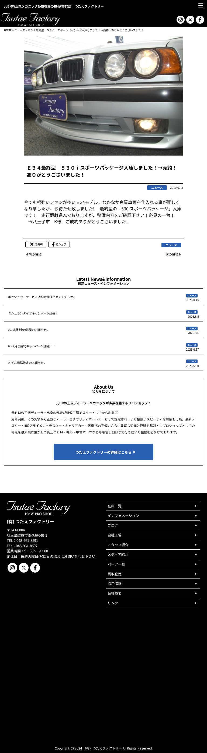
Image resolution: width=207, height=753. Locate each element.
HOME (8, 30)
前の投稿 (35, 254)
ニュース (19, 30)
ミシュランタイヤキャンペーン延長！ (33, 313)
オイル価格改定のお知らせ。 (27, 362)
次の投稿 (171, 254)
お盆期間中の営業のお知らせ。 (29, 329)
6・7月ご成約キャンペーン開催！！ (32, 346)
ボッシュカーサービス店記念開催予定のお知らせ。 (42, 297)
